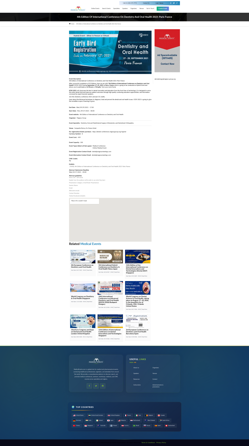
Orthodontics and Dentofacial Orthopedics (120, 123)
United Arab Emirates (97, 415)
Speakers (125, 8)
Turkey (78, 425)
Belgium (151, 415)
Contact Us (146, 3)
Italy (140, 415)
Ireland (101, 420)
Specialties (116, 8)
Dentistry (84, 123)
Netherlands (136, 420)
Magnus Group (81, 118)
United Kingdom (115, 415)
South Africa (165, 420)
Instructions (137, 385)
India (90, 420)
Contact (155, 379)
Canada (163, 415)
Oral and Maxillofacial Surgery (96, 123)
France (129, 415)
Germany (78, 420)
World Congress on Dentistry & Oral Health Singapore (82, 297)
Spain (159, 425)
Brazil (137, 425)
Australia (102, 425)
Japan (111, 420)
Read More (89, 270)
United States (80, 415)
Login (157, 3)
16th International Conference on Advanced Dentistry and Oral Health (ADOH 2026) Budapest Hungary (109, 300)
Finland (115, 425)
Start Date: (78, 270)
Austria (126, 425)
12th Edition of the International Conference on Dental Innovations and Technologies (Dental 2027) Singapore (137, 269)
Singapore (90, 425)
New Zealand (151, 420)
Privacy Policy (161, 442)
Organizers (133, 8)
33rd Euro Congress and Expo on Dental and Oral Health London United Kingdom (82, 332)
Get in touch (150, 8)
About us (136, 368)
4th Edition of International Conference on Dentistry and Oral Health (101, 114)
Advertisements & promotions (158, 386)
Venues (155, 374)
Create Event (162, 8)
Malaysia (123, 420)
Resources (136, 379)
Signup (161, 3)
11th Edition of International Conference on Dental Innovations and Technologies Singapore (110, 332)
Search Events (106, 8)
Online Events (95, 8)
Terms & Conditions (148, 442)
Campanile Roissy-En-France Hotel (85, 128)
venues (141, 8)
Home (72, 23)
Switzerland (171, 425)
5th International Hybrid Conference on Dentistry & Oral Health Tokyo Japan (109, 267)
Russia (148, 425)
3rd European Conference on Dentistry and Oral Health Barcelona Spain (137, 332)
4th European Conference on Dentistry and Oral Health (82, 266)
